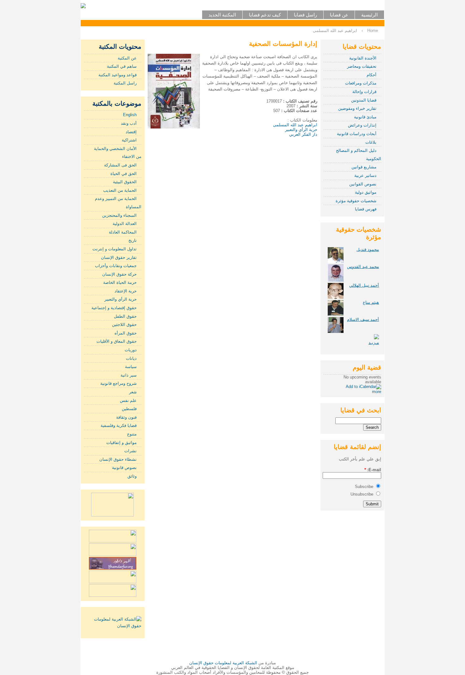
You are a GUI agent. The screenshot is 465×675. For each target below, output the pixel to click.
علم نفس (128, 400)
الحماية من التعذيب (120, 190)
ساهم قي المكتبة (122, 66)
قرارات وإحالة (364, 91)
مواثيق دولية (365, 192)
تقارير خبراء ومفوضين (357, 108)
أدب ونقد (129, 123)
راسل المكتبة (125, 83)
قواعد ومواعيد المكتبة (117, 74)
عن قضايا (339, 14)
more (376, 391)
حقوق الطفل (125, 316)
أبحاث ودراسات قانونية (356, 133)
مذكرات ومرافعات (360, 83)
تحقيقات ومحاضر (361, 66)
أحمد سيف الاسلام (363, 319)
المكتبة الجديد (222, 14)
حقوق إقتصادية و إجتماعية (114, 307)
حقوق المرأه (126, 333)
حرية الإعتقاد (126, 291)
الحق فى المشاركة (120, 165)
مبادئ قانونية (365, 117)
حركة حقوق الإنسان (119, 274)
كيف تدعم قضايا (265, 14)
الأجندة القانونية (362, 58)
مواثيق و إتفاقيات (121, 442)
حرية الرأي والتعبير (120, 299)
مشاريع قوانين (363, 167)
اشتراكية (129, 140)
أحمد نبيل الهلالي (364, 285)
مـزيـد (374, 342)
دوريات (131, 349)
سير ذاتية (129, 375)
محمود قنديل (367, 249)
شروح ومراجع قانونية (118, 383)
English (130, 114)
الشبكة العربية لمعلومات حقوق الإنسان (223, 662)
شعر (133, 392)
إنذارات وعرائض (362, 125)
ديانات (131, 358)
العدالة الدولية (125, 223)
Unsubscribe (362, 494)
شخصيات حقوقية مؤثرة (356, 200)
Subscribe (365, 486)
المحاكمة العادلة (123, 232)
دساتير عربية (365, 175)
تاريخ (132, 240)
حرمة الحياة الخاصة (120, 282)
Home (372, 30)
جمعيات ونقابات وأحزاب (116, 265)
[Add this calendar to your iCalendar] (363, 386)
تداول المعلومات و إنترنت (114, 249)
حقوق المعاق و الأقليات (116, 341)
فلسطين (129, 408)
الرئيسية (369, 14)
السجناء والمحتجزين (119, 215)
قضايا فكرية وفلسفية (119, 425)
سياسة (131, 366)
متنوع (132, 434)
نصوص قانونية (124, 467)
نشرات (130, 450)
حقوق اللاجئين (124, 324)
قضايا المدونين (363, 100)
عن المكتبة (127, 58)
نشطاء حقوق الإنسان (118, 459)
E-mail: (372, 469)
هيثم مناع (371, 302)
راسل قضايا (305, 14)
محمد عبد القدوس (363, 266)
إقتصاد (131, 131)
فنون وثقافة (126, 417)
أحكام (371, 74)
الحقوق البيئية (125, 181)
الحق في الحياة (123, 173)
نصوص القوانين (362, 184)
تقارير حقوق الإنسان (119, 257)
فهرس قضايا (365, 209)
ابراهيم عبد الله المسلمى (335, 30)
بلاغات (370, 142)
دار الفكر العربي (303, 134)
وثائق (132, 476)
